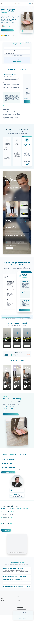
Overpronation (9, 243)
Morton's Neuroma (19, 243)
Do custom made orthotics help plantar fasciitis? (13, 568)
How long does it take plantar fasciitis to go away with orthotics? (16, 586)
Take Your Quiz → (9, 248)
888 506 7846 (20, 606)
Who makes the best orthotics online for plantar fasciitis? (15, 582)
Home (2, 6)
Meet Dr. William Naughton (5, 596)
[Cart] (32, 3)
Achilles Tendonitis (12, 245)
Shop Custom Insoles (7, 30)
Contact (18, 600)
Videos (18, 596)
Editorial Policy (3, 598)
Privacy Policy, (9, 612)
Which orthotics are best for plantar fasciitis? (12, 579)
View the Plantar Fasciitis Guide (10, 414)
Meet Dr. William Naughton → (8, 472)
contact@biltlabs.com (21, 608)
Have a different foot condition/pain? (17, 55)
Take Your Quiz (17, 61)
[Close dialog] (32, 612)
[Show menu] (2, 3)
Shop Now (7, 345)
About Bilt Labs (3, 600)
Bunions (8, 245)
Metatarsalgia (24, 243)
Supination (13, 243)
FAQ (18, 598)
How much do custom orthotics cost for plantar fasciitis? (14, 576)
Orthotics (5, 6)
